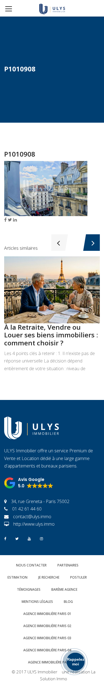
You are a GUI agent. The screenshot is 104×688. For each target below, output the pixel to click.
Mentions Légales (37, 601)
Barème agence (64, 589)
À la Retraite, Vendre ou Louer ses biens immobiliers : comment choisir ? (51, 335)
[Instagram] (41, 538)
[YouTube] (29, 538)
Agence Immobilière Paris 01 (47, 613)
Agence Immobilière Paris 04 (47, 650)
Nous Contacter (31, 565)
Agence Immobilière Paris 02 (47, 626)
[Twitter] (17, 538)
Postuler (78, 577)
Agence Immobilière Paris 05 (52, 662)
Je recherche (48, 577)
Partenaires (67, 565)
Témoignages (28, 589)
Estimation (17, 577)
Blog (68, 601)
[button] (28, 482)
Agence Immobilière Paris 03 (47, 638)
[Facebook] (5, 538)
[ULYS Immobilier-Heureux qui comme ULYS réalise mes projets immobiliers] (52, 8)
